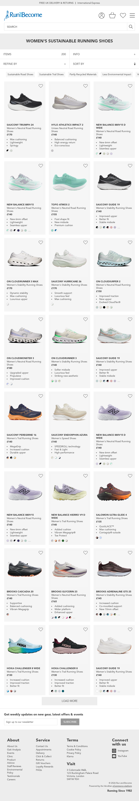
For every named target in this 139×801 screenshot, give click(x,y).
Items (34, 54)
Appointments (43, 749)
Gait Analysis (14, 749)
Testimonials (13, 776)
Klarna (70, 756)
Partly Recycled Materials (83, 74)
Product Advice (11, 761)
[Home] (23, 16)
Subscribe (70, 721)
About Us (12, 746)
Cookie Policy (74, 749)
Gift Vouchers (43, 763)
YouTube (122, 756)
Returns (40, 759)
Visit (71, 764)
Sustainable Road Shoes (20, 74)
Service (43, 740)
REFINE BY (10, 64)
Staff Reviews (14, 766)
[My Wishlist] (123, 16)
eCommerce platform (122, 786)
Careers (11, 779)
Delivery (40, 753)
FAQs (39, 770)
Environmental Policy (14, 771)
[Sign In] (102, 16)
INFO (76, 54)
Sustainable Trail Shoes (51, 74)
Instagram (123, 750)
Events (10, 753)
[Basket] (112, 16)
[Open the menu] (132, 16)
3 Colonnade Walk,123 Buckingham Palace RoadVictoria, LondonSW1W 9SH (82, 775)
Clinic (10, 756)
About (13, 740)
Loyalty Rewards (44, 766)
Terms (72, 740)
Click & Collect (44, 756)
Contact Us (42, 746)
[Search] (131, 27)
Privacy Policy (74, 753)
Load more (69, 701)
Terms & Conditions (77, 746)
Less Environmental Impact (117, 74)
